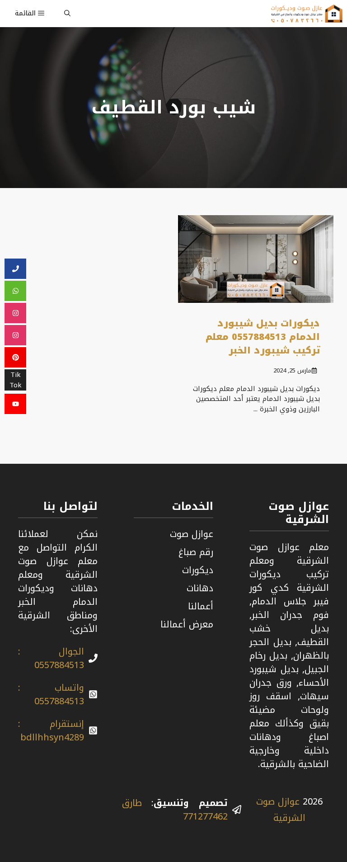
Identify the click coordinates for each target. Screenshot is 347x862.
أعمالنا (200, 606)
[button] (67, 13)
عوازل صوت (191, 533)
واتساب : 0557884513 (51, 694)
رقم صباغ (195, 552)
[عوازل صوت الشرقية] (306, 13)
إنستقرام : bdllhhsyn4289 (51, 730)
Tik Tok (15, 380)
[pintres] (15, 357)
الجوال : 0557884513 (51, 658)
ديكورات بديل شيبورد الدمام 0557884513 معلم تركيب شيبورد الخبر (263, 337)
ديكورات (197, 570)
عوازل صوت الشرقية (280, 809)
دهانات (200, 588)
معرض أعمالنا (186, 624)
